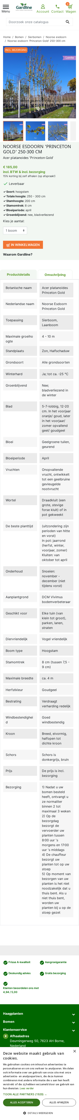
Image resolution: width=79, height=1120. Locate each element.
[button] (39, 1094)
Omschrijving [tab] (55, 275)
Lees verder (27, 1088)
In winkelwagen (25, 245)
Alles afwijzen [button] (59, 1102)
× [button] (74, 1051)
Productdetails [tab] (18, 274)
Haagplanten (13, 1013)
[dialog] (39, 1083)
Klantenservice (15, 1030)
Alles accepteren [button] (21, 1102)
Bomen (8, 1022)
